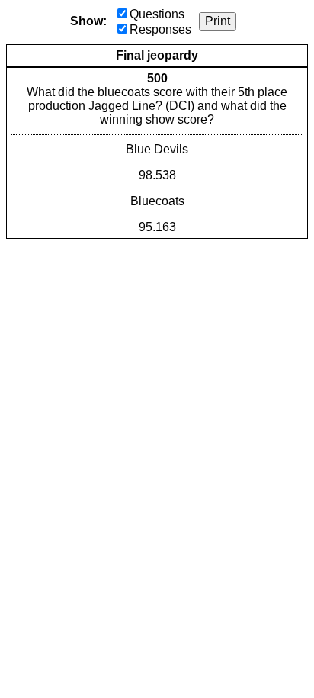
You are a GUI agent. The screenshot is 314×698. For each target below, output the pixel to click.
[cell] (157, 153)
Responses (160, 29)
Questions (157, 14)
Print (217, 20)
